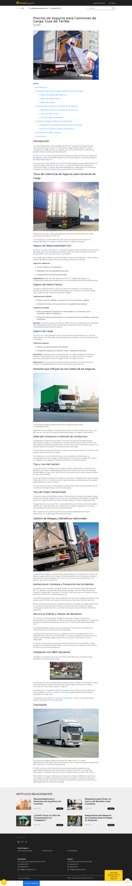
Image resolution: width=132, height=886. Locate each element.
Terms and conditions (24, 878)
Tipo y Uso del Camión (49, 114)
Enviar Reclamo (47, 851)
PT (17, 8)
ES (23, 8)
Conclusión (41, 136)
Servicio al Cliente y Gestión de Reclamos (57, 129)
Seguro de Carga (47, 102)
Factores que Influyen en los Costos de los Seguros (57, 106)
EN (20, 8)
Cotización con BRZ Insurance (49, 133)
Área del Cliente (99, 3)
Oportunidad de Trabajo (25, 851)
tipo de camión (58, 165)
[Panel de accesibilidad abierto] (4, 882)
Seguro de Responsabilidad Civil (53, 95)
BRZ (64, 657)
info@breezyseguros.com (39, 8)
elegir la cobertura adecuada (58, 692)
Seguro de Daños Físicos (50, 99)
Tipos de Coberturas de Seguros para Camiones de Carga (60, 91)
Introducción (42, 87)
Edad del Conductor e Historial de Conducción (59, 110)
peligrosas (59, 498)
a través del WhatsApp (63, 698)
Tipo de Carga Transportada (51, 117)
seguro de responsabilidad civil (47, 250)
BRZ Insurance (42, 156)
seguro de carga (41, 335)
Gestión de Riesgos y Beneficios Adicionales (54, 121)
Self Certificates (72, 851)
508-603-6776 (24, 867)
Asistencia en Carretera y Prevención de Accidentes (61, 125)
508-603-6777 (56, 8)
